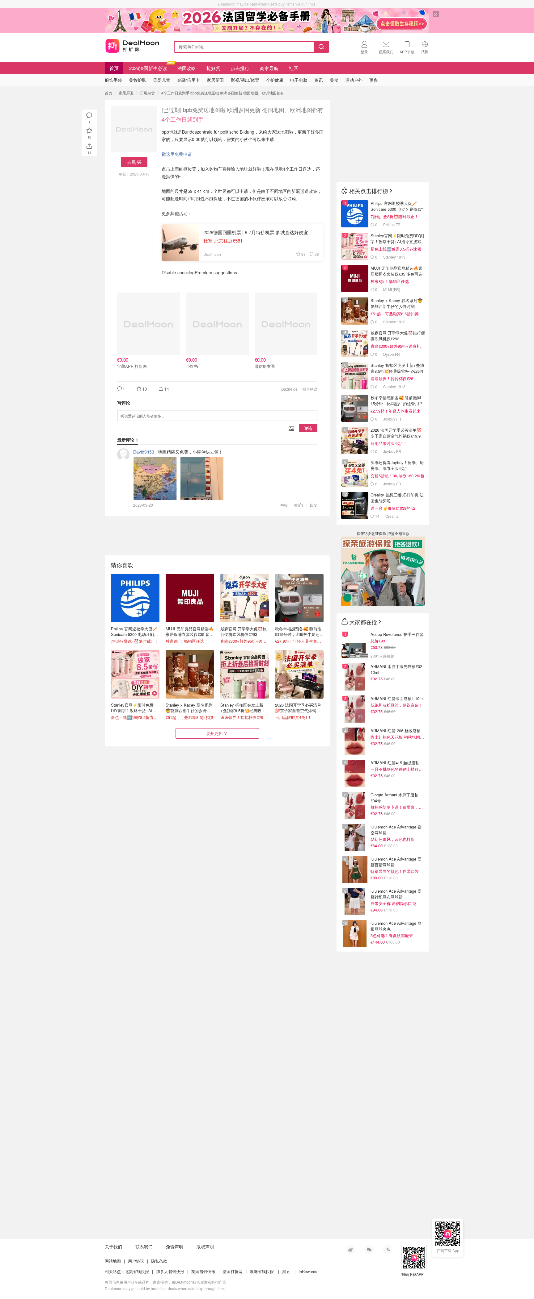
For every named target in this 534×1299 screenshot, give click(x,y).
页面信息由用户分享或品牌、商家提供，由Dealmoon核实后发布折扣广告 (165, 1281)
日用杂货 (147, 92)
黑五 (286, 1271)
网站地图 (113, 1261)
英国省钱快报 (203, 1271)
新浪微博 (350, 1249)
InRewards (308, 1271)
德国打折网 (232, 1271)
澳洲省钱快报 (262, 1271)
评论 (308, 428)
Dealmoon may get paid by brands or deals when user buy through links (165, 1288)
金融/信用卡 (188, 80)
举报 (284, 505)
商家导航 (269, 68)
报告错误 (310, 389)
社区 (293, 68)
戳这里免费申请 (177, 154)
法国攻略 (186, 68)
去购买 (134, 161)
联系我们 (144, 1246)
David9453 (143, 452)
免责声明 (174, 1246)
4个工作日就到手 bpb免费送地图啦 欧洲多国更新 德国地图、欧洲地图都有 (222, 92)
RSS (387, 1249)
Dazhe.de (289, 389)
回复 (313, 505)
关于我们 (113, 1246)
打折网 (132, 45)
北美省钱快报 (137, 1271)
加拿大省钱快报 (170, 1271)
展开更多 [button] (214, 733)
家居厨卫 (126, 92)
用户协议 (136, 1261)
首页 (114, 68)
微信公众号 (369, 1249)
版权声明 (205, 1246)
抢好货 (213, 68)
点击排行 (240, 68)
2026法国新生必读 (148, 68)
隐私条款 (159, 1261)
